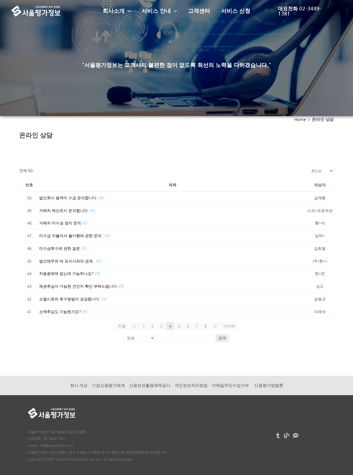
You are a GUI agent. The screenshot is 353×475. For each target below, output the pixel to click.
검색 (222, 338)
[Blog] (287, 435)
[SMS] (295, 435)
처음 (122, 326)
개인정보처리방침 (191, 385)
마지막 (229, 326)
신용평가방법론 (268, 385)
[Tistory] (278, 435)
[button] (128, 11)
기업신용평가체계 (108, 385)
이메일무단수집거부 (230, 385)
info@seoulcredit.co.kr (57, 445)
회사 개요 (79, 385)
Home (300, 119)
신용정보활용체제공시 (149, 385)
